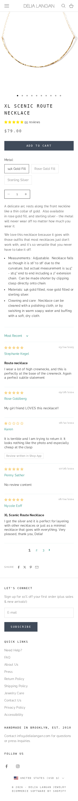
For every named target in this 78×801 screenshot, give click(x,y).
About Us (11, 664)
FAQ (7, 657)
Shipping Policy (16, 686)
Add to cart (39, 145)
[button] (14, 122)
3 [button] (43, 550)
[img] (13, 347)
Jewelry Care (14, 693)
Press (8, 671)
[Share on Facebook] (18, 567)
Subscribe (21, 626)
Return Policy (14, 679)
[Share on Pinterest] (30, 567)
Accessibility (13, 714)
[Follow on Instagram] (18, 766)
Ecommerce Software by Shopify (39, 791)
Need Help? (13, 650)
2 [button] (36, 550)
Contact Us (12, 700)
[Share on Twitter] (24, 567)
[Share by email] (37, 567)
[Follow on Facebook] (6, 766)
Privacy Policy (15, 707)
